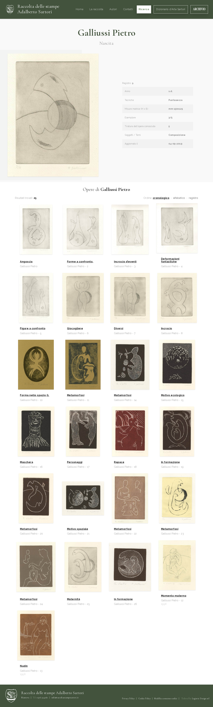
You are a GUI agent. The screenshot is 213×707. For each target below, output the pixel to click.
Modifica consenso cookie (165, 698)
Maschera (26, 462)
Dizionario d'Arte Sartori (170, 9)
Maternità (73, 599)
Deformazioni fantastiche (170, 260)
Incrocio (166, 328)
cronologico (161, 198)
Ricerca (144, 9)
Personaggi (74, 462)
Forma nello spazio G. (34, 395)
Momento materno (173, 595)
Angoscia (26, 261)
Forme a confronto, (80, 261)
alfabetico (179, 198)
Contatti (128, 9)
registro (193, 198)
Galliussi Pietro (107, 32)
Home (79, 9)
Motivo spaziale (77, 529)
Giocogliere (75, 328)
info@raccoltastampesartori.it (65, 697)
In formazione (170, 462)
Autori (113, 9)
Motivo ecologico (173, 395)
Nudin (24, 666)
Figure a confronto (32, 328)
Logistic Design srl (200, 698)
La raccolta (96, 9)
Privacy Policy (128, 698)
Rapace (119, 462)
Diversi (118, 328)
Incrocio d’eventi (125, 261)
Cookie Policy (144, 698)
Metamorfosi (76, 395)
